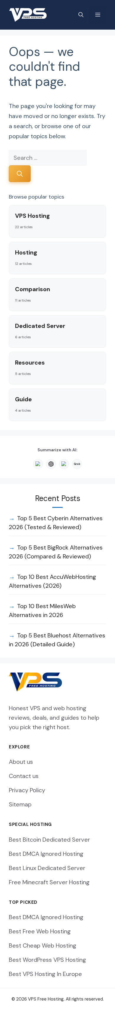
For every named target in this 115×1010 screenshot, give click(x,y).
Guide (23, 404)
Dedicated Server (40, 330)
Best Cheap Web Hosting (42, 945)
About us (21, 762)
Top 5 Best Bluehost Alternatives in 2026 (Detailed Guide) (57, 640)
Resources (30, 367)
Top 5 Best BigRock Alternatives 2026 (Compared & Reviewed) (56, 552)
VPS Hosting (32, 220)
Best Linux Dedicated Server (47, 868)
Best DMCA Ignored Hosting (46, 854)
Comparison (32, 294)
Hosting (26, 257)
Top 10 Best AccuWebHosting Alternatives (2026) (52, 581)
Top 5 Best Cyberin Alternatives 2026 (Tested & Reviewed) (56, 522)
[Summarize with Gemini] (64, 464)
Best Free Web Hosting (40, 931)
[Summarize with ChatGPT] (51, 464)
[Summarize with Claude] (38, 464)
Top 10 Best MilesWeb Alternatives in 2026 (42, 610)
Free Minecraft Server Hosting (49, 882)
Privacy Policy (27, 790)
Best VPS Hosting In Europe (45, 974)
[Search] (20, 173)
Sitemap (20, 804)
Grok (77, 464)
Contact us (24, 776)
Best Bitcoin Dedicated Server (49, 839)
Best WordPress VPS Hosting (47, 960)
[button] (81, 15)
